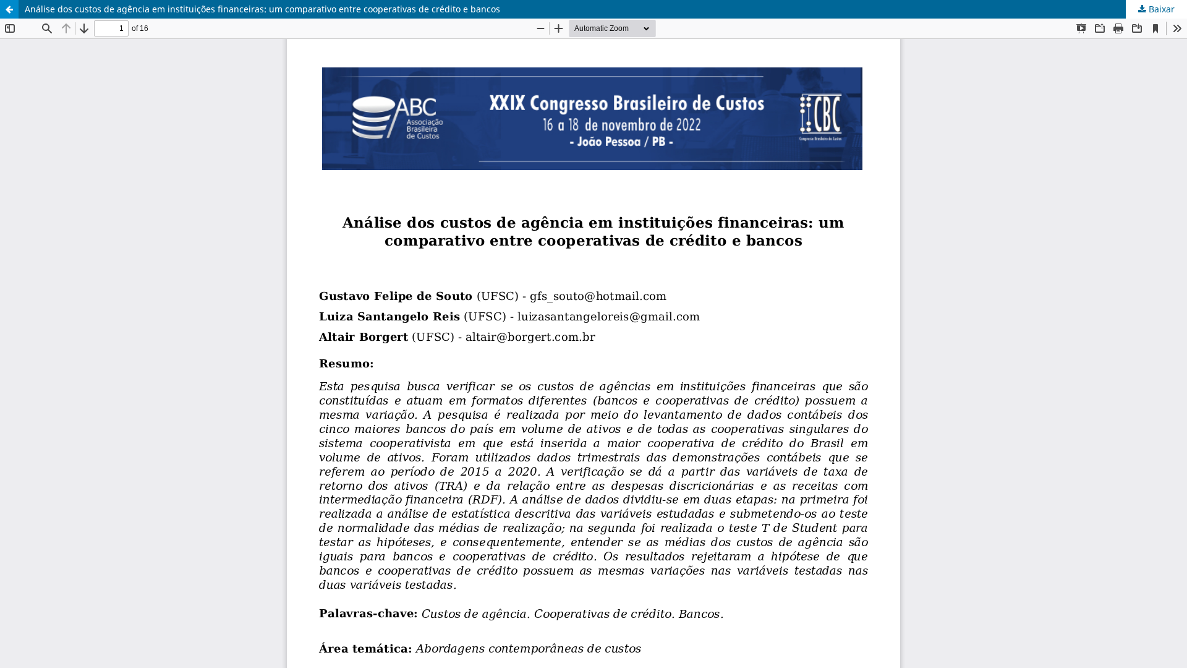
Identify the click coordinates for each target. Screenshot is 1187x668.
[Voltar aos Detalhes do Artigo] (9, 9)
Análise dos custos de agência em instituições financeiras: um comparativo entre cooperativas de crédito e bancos (262, 9)
